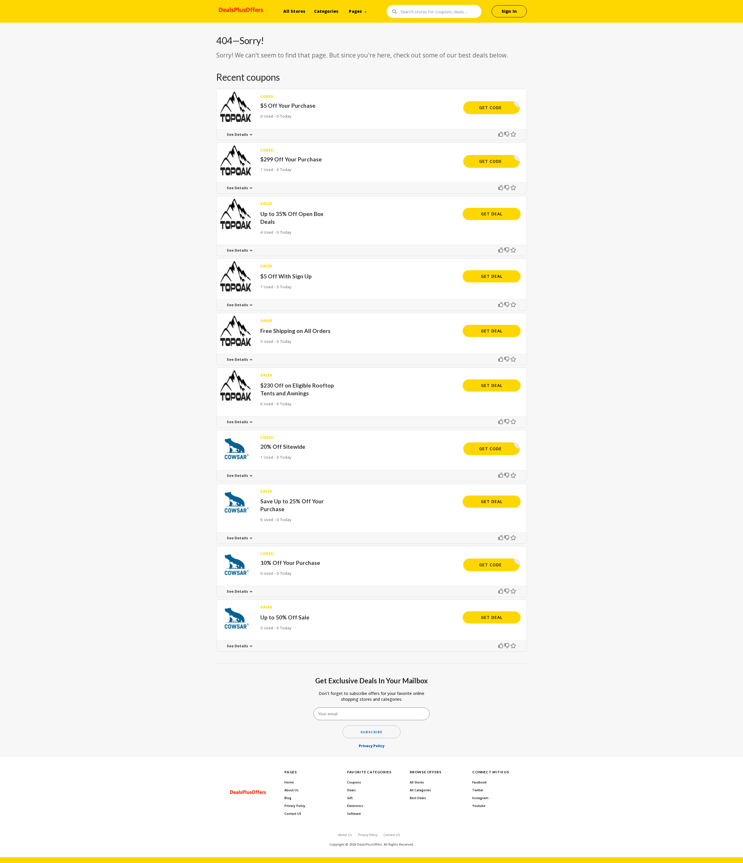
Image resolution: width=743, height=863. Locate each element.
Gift (350, 798)
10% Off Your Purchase (290, 562)
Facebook (479, 782)
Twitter (477, 790)
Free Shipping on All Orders (295, 330)
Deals (351, 790)
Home (289, 782)
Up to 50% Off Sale (284, 617)
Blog (287, 798)
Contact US (292, 814)
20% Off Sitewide (282, 446)
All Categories (420, 790)
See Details (237, 134)
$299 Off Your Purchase (291, 159)
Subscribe (371, 732)
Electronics (355, 806)
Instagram (480, 798)
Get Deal (491, 214)
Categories (326, 11)
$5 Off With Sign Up (286, 276)
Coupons (354, 782)
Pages (355, 11)
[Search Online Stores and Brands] (240, 11)
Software (354, 814)
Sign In (509, 11)
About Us (291, 790)
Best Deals (418, 798)
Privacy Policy (371, 745)
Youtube (478, 806)
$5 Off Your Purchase (287, 105)
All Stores (294, 11)
